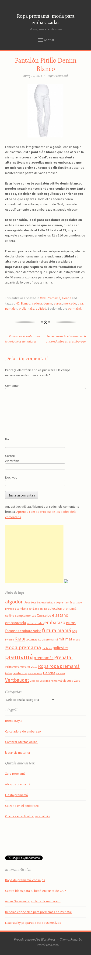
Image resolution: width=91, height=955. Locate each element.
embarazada (15, 622)
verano (60, 673)
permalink (75, 308)
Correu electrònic (12, 458)
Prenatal (63, 657)
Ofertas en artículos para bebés (27, 816)
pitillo (23, 308)
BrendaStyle (13, 721)
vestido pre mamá (51, 680)
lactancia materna (17, 752)
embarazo (54, 622)
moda (76, 639)
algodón (14, 601)
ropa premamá (64, 666)
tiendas (49, 673)
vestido (34, 680)
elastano (60, 615)
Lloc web (11, 477)
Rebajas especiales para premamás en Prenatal (38, 912)
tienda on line (35, 673)
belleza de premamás (59, 602)
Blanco (25, 303)
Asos (27, 602)
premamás (43, 657)
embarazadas (35, 623)
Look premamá (48, 639)
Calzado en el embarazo (22, 806)
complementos (25, 615)
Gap (74, 631)
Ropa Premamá (57, 76)
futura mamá (56, 630)
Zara (77, 680)
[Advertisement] (34, 554)
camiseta (22, 609)
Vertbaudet (17, 680)
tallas (8, 673)
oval (81, 303)
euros (58, 303)
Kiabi (19, 638)
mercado (69, 303)
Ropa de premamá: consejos (25, 880)
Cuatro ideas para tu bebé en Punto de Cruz (35, 891)
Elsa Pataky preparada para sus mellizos (33, 923)
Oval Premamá (50, 298)
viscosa (68, 680)
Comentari (13, 385)
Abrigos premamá (17, 784)
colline (9, 615)
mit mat (65, 639)
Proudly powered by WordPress (35, 939)
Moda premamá (23, 647)
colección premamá (62, 608)
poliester (60, 647)
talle (31, 308)
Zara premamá (15, 773)
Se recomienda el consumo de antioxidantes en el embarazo (66, 341)
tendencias (20, 673)
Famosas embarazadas (23, 630)
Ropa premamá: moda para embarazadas (45, 19)
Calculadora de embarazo (23, 731)
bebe (33, 602)
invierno (9, 639)
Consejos (44, 615)
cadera (37, 303)
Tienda (66, 298)
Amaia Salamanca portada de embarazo (32, 901)
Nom (8, 439)
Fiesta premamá (16, 795)
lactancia (32, 639)
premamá (19, 656)
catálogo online (38, 608)
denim (47, 303)
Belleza (41, 602)
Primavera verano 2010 (21, 666)
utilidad (41, 308)
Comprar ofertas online (21, 742)
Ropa (43, 666)
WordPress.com (47, 945)
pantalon (11, 308)
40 (17, 303)
